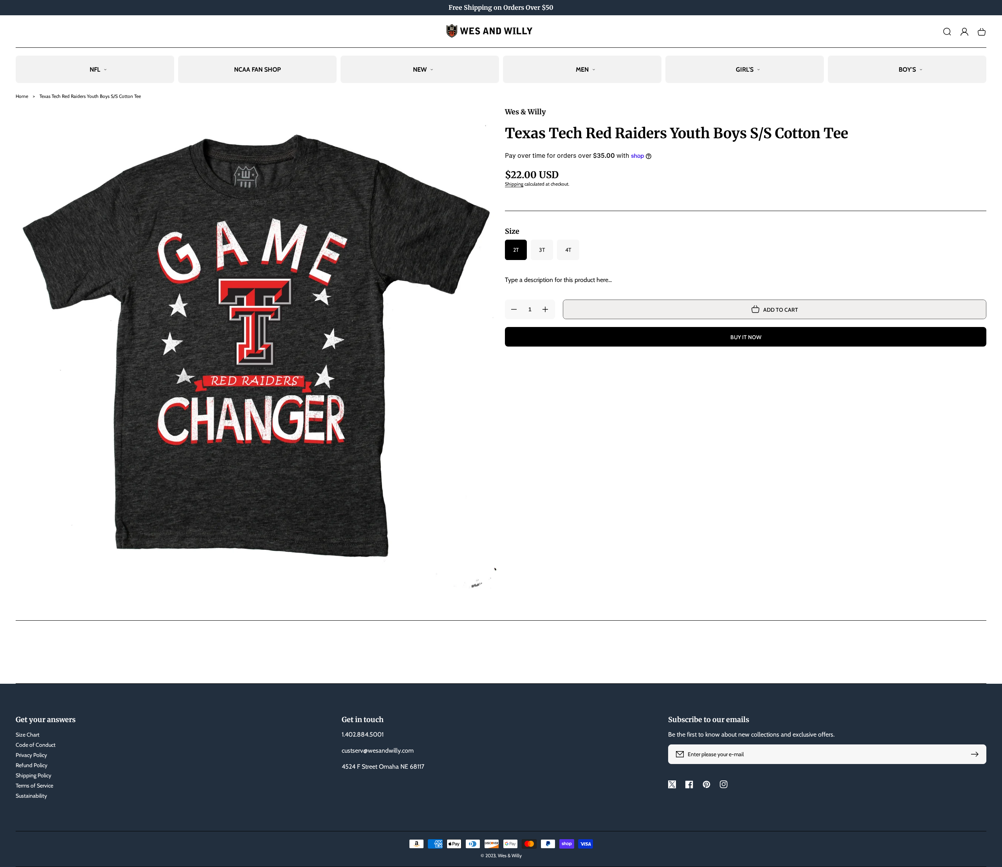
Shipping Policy (33, 775)
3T (542, 249)
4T (568, 249)
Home (22, 96)
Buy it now (745, 337)
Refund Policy (31, 765)
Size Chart (28, 734)
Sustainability (31, 795)
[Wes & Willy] (501, 31)
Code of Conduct (36, 744)
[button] (947, 31)
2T (516, 249)
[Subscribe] (976, 754)
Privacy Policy (31, 755)
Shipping (514, 184)
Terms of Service (34, 785)
